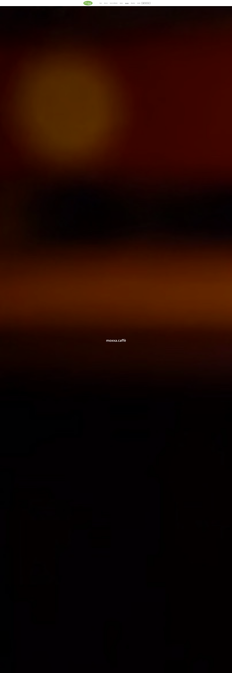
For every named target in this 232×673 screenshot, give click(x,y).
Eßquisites (133, 3)
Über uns (105, 3)
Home (100, 3)
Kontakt (138, 3)
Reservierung (146, 3)
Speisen (121, 3)
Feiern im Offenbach (113, 3)
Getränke (127, 3)
